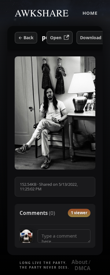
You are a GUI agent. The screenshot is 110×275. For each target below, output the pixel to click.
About (79, 261)
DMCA (82, 268)
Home (89, 13)
